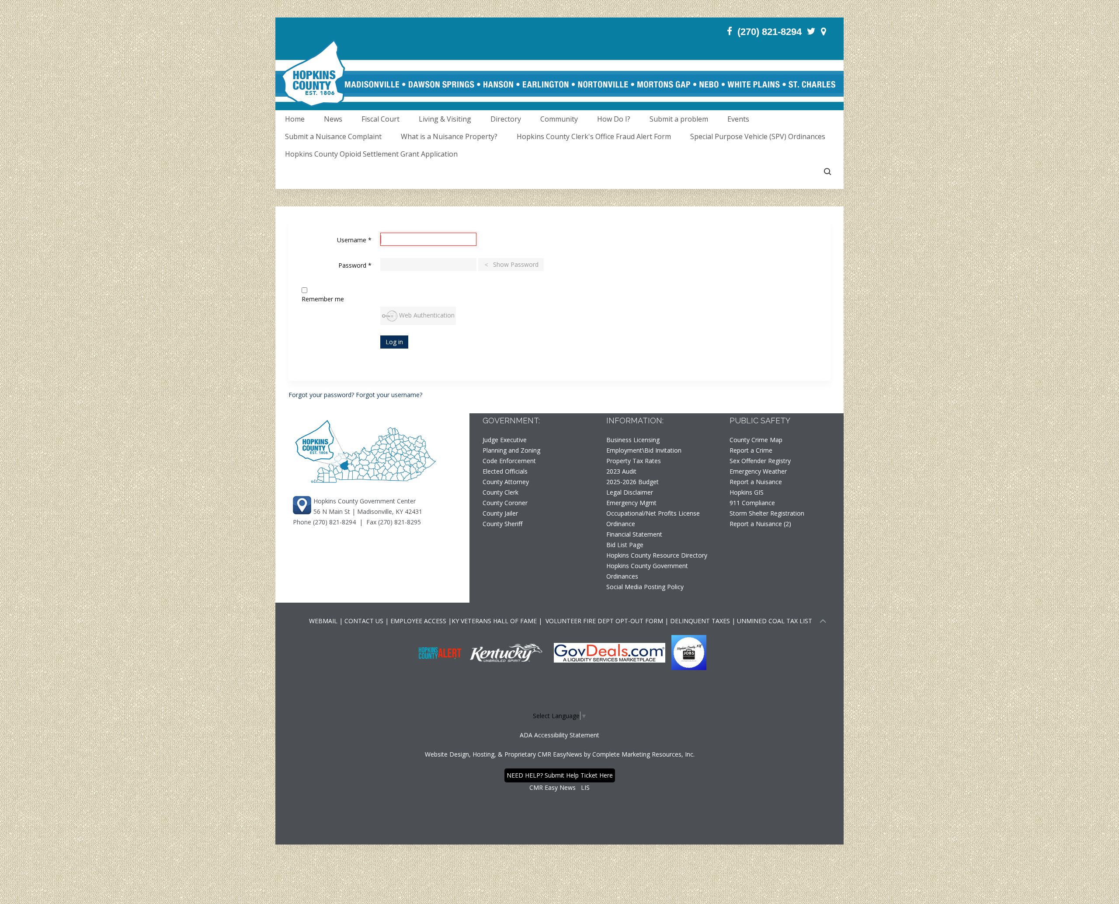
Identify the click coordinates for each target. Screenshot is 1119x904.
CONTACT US (364, 621)
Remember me (323, 299)
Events (738, 119)
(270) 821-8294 (769, 31)
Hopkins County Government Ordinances (647, 571)
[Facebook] (729, 31)
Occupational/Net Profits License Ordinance (653, 518)
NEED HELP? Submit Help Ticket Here (560, 775)
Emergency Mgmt (631, 503)
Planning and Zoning (511, 450)
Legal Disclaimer (629, 492)
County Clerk (500, 492)
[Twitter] (811, 31)
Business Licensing (633, 440)
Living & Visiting (445, 119)
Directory (505, 119)
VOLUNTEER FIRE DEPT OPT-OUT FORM (603, 621)
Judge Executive (505, 440)
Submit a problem (679, 119)
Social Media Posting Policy (645, 587)
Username (354, 240)
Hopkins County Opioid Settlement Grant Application (371, 154)
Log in (394, 342)
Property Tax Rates (633, 461)
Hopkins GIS (747, 492)
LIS (585, 787)
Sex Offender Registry (760, 461)
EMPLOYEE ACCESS (418, 621)
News (333, 119)
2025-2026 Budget (632, 482)
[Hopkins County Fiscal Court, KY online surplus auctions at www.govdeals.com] (610, 652)
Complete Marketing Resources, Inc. (643, 754)
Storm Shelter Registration (767, 513)
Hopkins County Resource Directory (656, 555)
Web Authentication (426, 315)
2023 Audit (621, 471)
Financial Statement (634, 534)
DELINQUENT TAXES (700, 621)
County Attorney (506, 482)
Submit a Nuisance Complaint (333, 136)
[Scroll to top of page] (823, 622)
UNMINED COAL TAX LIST (774, 621)
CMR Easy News (552, 787)
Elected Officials (505, 471)
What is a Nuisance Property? (449, 136)
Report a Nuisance (756, 482)
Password (355, 265)
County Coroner (505, 503)
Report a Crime (751, 450)
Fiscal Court (380, 119)
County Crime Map (756, 440)
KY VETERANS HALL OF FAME (494, 621)
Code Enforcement (509, 461)
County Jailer (500, 513)
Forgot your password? (322, 395)
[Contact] (823, 31)
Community (559, 119)
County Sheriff (502, 524)
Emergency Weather (758, 471)
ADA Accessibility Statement (559, 735)
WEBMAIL (323, 621)
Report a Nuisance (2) (760, 524)
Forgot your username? (389, 395)
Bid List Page (624, 545)
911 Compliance (752, 503)
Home (295, 119)
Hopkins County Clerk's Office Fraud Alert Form (594, 136)
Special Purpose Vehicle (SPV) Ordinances (757, 136)
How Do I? (613, 119)
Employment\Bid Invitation (643, 450)
